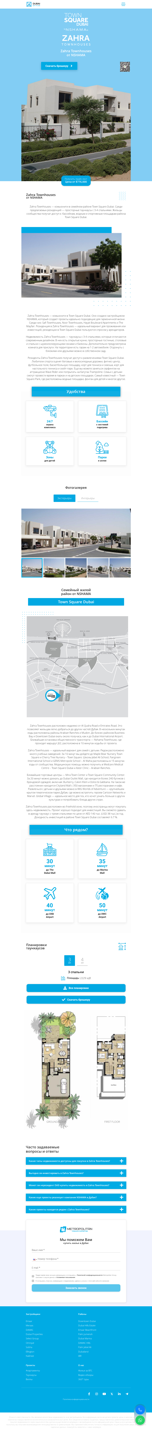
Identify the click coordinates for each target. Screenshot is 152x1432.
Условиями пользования (65, 1277)
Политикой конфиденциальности (90, 1275)
